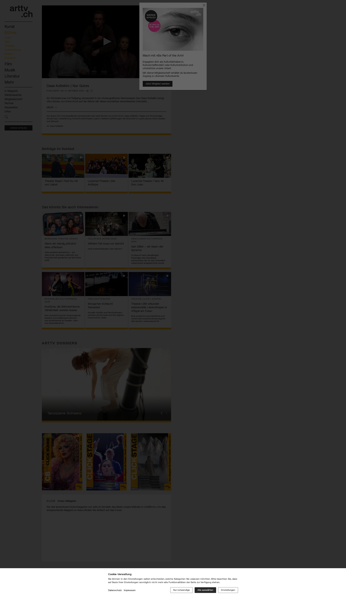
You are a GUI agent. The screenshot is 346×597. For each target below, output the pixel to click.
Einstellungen (228, 589)
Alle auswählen (205, 589)
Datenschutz (115, 590)
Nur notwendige (181, 589)
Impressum (130, 590)
